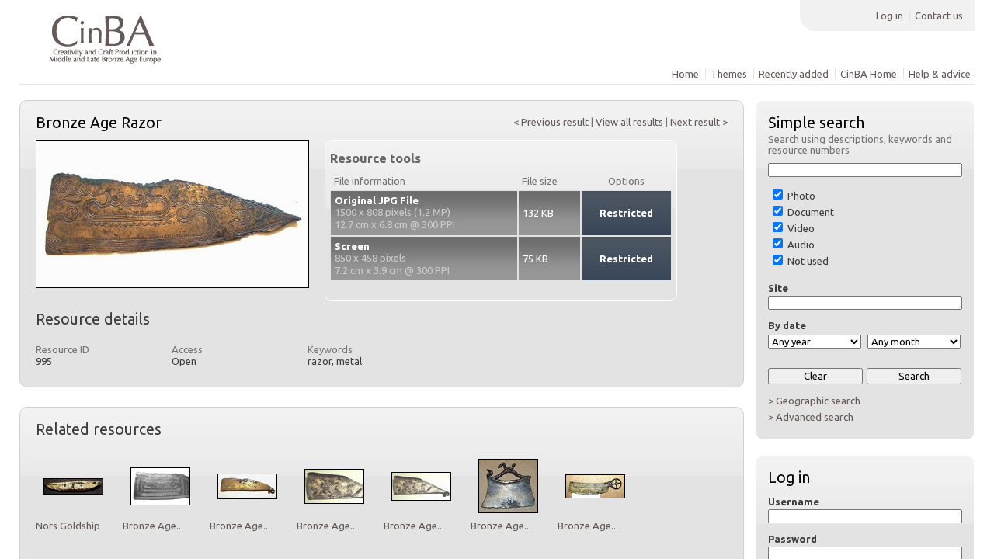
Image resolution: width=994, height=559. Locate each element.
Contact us (939, 15)
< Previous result (551, 121)
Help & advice (940, 73)
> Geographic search (814, 400)
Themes (729, 73)
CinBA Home (868, 73)
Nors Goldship (68, 525)
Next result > (699, 121)
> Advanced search (810, 416)
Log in (889, 15)
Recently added (794, 73)
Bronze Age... (153, 525)
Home (685, 73)
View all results (629, 121)
